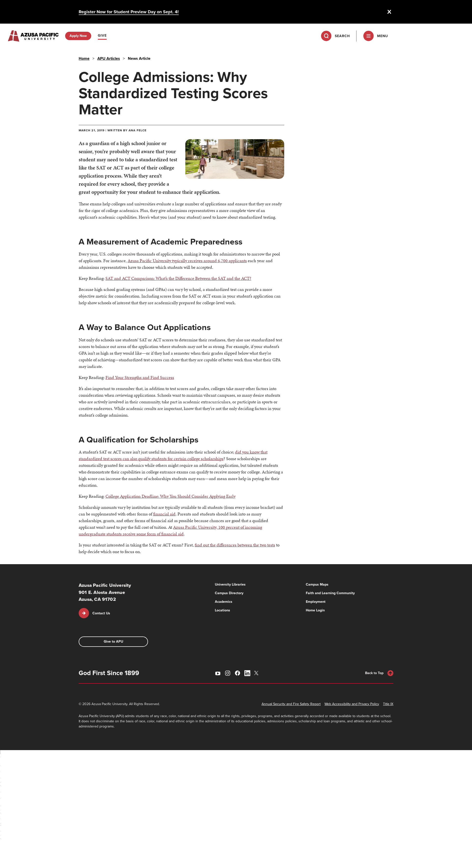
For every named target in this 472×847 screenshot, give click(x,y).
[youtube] (218, 673)
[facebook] (237, 673)
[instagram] (228, 673)
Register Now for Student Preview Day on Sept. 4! (129, 12)
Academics (223, 601)
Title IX (388, 704)
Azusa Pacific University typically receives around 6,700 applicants (187, 260)
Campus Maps (317, 584)
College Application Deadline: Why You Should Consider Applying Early (170, 496)
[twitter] (257, 673)
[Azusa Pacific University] (33, 36)
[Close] (389, 12)
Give (102, 35)
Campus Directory (229, 593)
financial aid (164, 514)
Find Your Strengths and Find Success (139, 377)
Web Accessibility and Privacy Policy (351, 704)
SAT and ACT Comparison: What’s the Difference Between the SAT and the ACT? (178, 278)
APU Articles (108, 58)
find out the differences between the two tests (235, 545)
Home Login (315, 610)
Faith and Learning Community (330, 593)
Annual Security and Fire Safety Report (291, 704)
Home (84, 58)
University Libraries (230, 584)
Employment (315, 601)
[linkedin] (247, 673)
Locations (222, 610)
